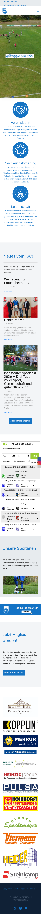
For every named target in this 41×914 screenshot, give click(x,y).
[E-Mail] (26, 908)
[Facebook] (15, 908)
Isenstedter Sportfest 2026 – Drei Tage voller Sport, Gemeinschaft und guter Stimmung (20, 380)
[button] (20, 585)
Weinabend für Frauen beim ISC (16, 281)
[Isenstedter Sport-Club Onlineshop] (20, 610)
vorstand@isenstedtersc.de (16, 5)
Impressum (14, 897)
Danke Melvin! (14, 320)
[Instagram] (20, 908)
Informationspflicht (20, 900)
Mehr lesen (8, 292)
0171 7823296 (12, 1)
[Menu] (38, 11)
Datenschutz (25, 897)
